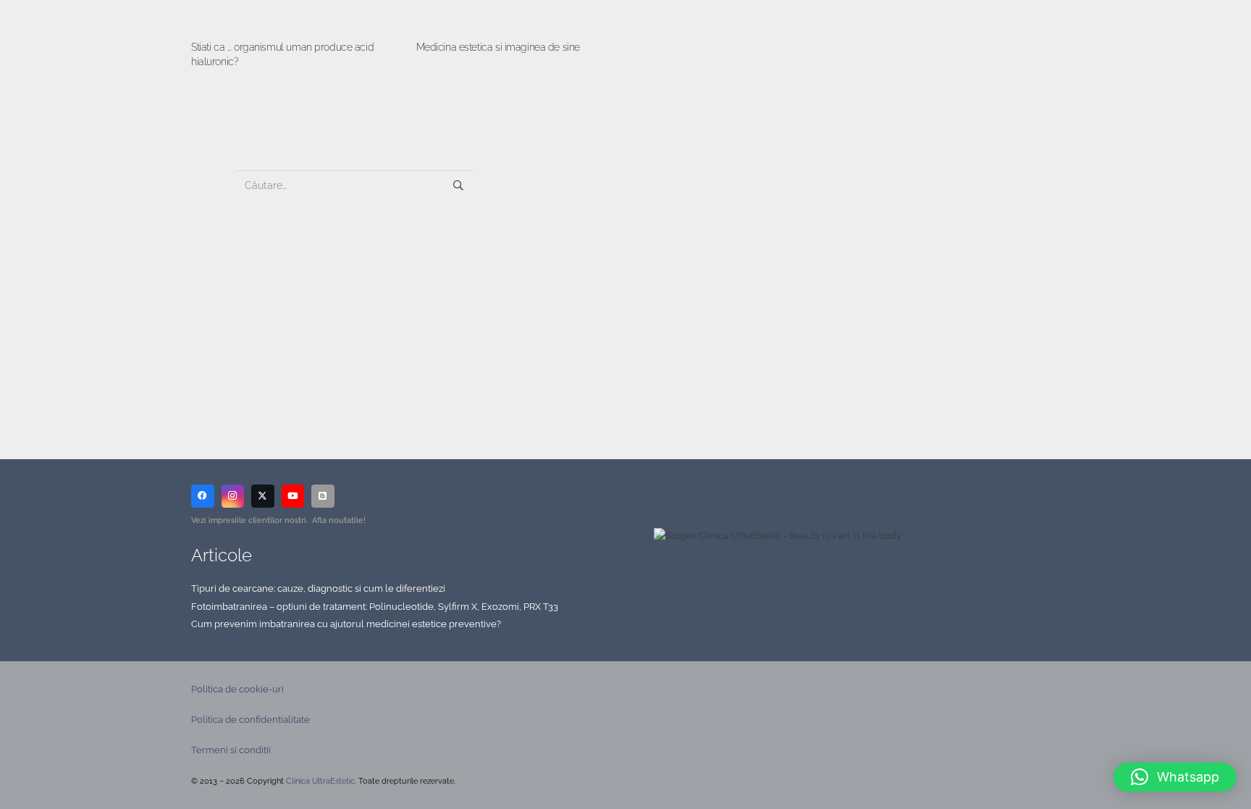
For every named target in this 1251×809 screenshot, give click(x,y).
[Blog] (322, 496)
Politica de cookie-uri (237, 689)
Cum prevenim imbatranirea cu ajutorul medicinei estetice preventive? (346, 624)
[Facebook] (202, 496)
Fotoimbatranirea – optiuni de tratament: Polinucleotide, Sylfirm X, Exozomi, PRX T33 (374, 606)
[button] (1175, 777)
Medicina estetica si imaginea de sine (498, 47)
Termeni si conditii (231, 750)
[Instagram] (233, 496)
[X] (262, 496)
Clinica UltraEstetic (320, 781)
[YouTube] (293, 496)
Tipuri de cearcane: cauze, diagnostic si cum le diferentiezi (318, 588)
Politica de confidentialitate (250, 719)
